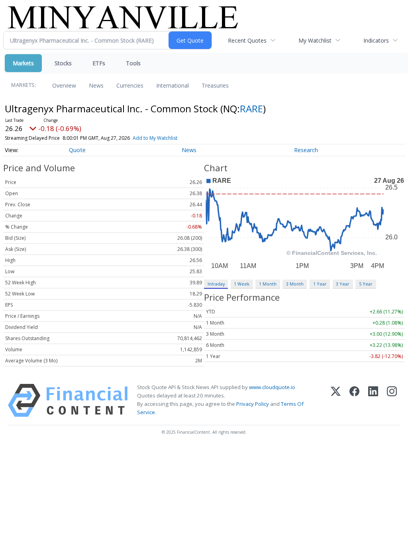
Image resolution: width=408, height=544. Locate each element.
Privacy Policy (252, 403)
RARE (251, 108)
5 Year (366, 284)
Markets (23, 63)
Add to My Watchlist (155, 138)
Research (306, 150)
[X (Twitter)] (336, 400)
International (172, 85)
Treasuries (215, 85)
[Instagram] (392, 400)
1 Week (241, 284)
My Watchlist (315, 40)
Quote (77, 150)
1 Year (320, 284)
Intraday (216, 284)
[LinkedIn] (373, 400)
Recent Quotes (247, 40)
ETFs (98, 63)
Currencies (129, 85)
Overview (64, 85)
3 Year (342, 284)
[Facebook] (354, 400)
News (96, 85)
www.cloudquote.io (272, 387)
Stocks (63, 63)
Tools (133, 63)
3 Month (295, 284)
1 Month (268, 284)
